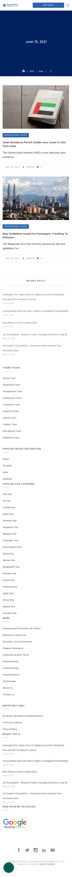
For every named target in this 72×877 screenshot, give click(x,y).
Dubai (6, 459)
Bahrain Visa (9, 560)
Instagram (36, 850)
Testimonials (9, 681)
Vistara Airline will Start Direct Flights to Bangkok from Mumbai (35, 311)
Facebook (19, 850)
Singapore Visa (10, 527)
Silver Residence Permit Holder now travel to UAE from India (34, 144)
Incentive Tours (11, 411)
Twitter (27, 850)
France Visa (9, 580)
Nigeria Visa (9, 607)
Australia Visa (9, 521)
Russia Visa (8, 554)
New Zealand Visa (12, 547)
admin (30, 167)
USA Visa (7, 494)
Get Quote (48, 5)
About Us (8, 688)
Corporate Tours (11, 405)
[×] (8, 867)
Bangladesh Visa (11, 567)
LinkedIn (44, 850)
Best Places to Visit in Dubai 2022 (20, 323)
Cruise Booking (10, 662)
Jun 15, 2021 (12, 167)
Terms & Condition (12, 723)
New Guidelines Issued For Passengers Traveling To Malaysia (35, 236)
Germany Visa (10, 587)
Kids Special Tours (12, 431)
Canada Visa (9, 508)
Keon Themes (47, 864)
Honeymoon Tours (12, 392)
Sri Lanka (7, 466)
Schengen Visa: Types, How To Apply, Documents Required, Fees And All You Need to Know (33, 297)
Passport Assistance (13, 648)
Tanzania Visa (10, 613)
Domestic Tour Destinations (17, 642)
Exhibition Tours (11, 438)
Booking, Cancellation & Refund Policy (23, 716)
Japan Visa (8, 593)
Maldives (7, 479)
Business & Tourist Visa (14, 635)
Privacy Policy (10, 729)
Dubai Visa (8, 514)
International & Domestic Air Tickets (22, 629)
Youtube (53, 850)
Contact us (8, 695)
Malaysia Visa (9, 534)
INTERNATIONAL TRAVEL (15, 135)
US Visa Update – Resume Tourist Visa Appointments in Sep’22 (35, 335)
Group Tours (9, 378)
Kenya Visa (8, 600)
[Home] (23, 71)
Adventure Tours (11, 385)
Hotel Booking (10, 668)
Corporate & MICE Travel (16, 655)
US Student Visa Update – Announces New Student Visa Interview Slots (32, 348)
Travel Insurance (11, 675)
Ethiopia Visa (9, 574)
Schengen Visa (10, 541)
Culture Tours (9, 418)
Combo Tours (10, 425)
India (5, 472)
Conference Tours (12, 398)
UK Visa (6, 501)
